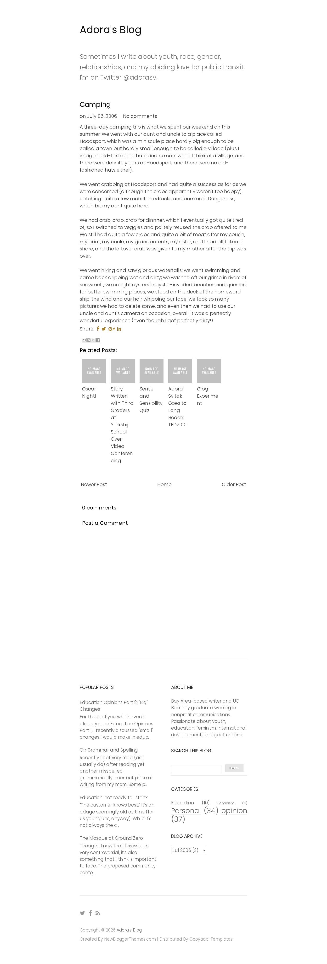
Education (182, 803)
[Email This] (84, 340)
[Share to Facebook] (98, 340)
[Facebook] (90, 913)
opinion (234, 811)
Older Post (234, 484)
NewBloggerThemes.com (130, 939)
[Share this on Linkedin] (119, 328)
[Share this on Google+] (111, 328)
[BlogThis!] (88, 340)
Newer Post (94, 484)
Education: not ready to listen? (114, 797)
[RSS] (98, 913)
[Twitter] (82, 913)
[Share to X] (93, 340)
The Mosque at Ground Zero (111, 838)
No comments (140, 116)
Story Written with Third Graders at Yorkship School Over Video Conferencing (122, 424)
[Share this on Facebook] (97, 328)
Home (164, 484)
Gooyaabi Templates (211, 939)
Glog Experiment (207, 395)
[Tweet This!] (103, 328)
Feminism (226, 803)
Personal (186, 811)
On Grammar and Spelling (109, 750)
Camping (95, 104)
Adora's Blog (110, 30)
